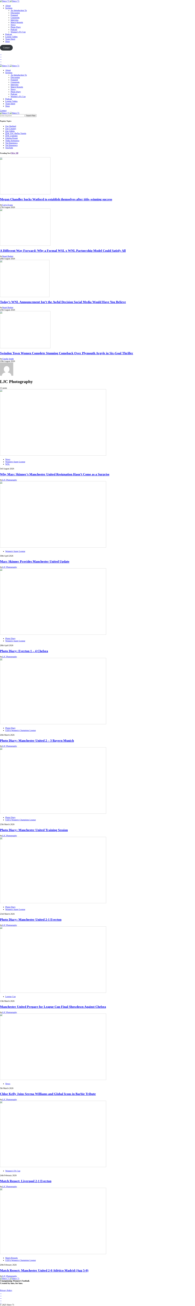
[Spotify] (1, 61)
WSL (7, 464)
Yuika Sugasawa (12, 140)
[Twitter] (1, 56)
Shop (7, 41)
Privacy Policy (6, 1290)
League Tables (11, 37)
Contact (3, 110)
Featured (14, 15)
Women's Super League (15, 462)
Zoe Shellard (10, 126)
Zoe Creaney (10, 128)
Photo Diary (16, 27)
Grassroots (15, 17)
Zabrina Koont (11, 138)
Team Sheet (10, 39)
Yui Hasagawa (11, 145)
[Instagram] (1, 58)
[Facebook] (1, 54)
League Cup (10, 996)
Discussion (15, 13)
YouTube (9, 148)
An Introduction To (19, 10)
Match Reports (17, 22)
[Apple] (1, 63)
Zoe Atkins (10, 131)
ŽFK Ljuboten (11, 136)
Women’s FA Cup (18, 32)
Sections (8, 8)
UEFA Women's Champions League (20, 730)
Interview (15, 20)
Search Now (30, 116)
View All (14, 153)
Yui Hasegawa (11, 143)
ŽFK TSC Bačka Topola (15, 133)
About (8, 6)
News (13, 25)
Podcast (14, 29)
